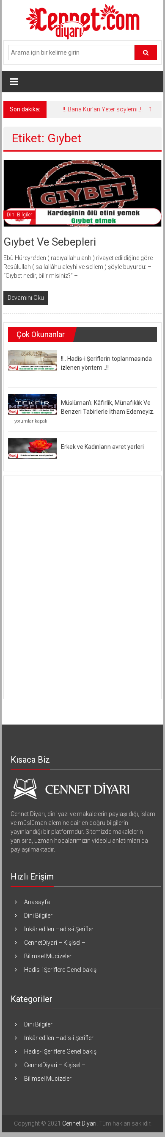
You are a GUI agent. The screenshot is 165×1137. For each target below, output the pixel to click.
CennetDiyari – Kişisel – (54, 942)
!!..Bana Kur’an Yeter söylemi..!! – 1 (107, 109)
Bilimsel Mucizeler (48, 956)
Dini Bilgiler (19, 215)
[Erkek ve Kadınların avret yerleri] (32, 448)
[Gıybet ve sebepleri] (82, 193)
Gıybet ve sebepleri (49, 241)
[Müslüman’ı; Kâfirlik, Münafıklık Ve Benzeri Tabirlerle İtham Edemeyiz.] (32, 404)
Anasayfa (37, 902)
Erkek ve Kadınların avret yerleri (102, 446)
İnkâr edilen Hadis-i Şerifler (59, 929)
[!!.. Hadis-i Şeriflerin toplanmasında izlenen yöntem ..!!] (32, 360)
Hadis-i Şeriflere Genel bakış (60, 969)
